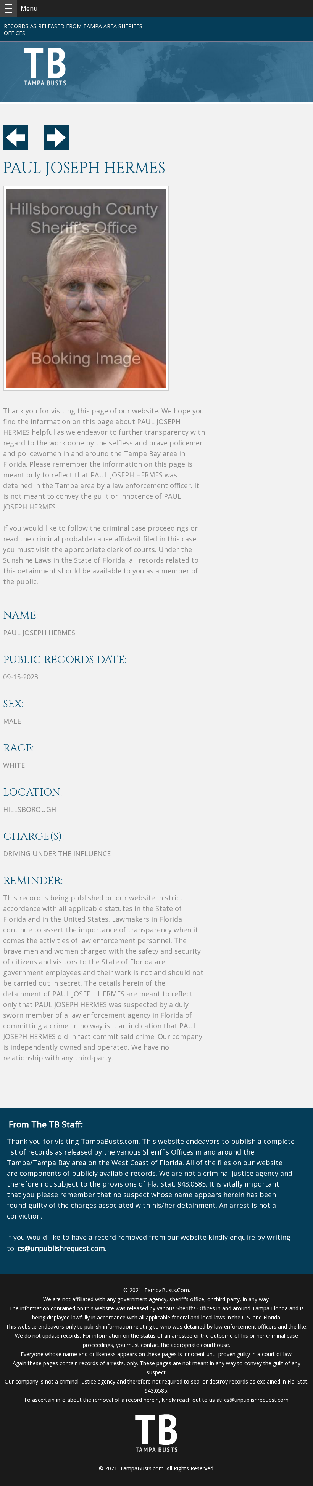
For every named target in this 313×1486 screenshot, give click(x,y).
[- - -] (8, 8)
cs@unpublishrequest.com (256, 1399)
